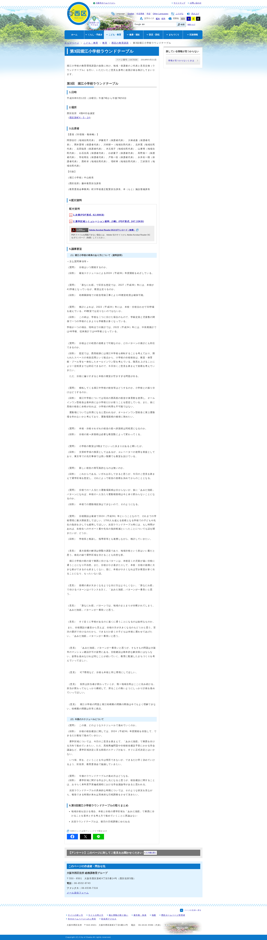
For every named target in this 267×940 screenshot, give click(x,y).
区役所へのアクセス (94, 24)
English (131, 14)
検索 (183, 25)
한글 (148, 14)
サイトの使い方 (75, 915)
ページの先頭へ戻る (192, 910)
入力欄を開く (151, 853)
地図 (154, 915)
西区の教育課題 (120, 43)
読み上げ (195, 14)
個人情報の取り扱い (118, 915)
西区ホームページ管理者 (173, 915)
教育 (104, 43)
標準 (163, 19)
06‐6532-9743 (82, 883)
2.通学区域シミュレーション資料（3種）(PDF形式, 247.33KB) (108, 221)
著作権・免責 (140, 915)
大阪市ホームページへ (105, 3)
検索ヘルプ (191, 24)
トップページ (72, 43)
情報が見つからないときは (181, 60)
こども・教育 (90, 43)
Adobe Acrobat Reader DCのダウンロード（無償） (112, 230)
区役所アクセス (108, 919)
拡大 (158, 19)
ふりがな (179, 14)
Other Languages (160, 14)
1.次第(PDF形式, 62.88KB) (88, 215)
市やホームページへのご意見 (82, 919)
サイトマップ (179, 3)
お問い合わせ (195, 3)
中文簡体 (140, 14)
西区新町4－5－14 (79, 117)
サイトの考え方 (95, 915)
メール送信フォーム (78, 893)
